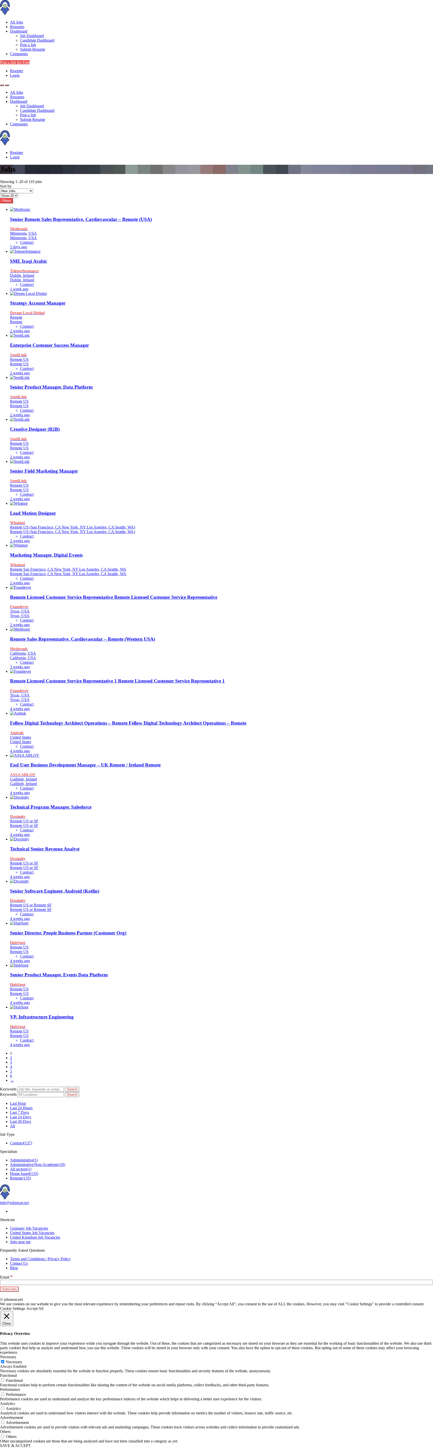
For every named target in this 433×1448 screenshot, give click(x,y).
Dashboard (18, 31)
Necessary (14, 1362)
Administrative (24, 1160)
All (12, 1126)
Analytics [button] (7, 1403)
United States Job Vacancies (32, 1233)
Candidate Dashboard (37, 40)
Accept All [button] (34, 1308)
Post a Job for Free (15, 62)
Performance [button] (10, 1389)
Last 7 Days (19, 1112)
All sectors (20, 1169)
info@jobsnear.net (14, 1203)
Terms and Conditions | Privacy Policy (40, 1259)
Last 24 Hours (21, 1108)
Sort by (6, 186)
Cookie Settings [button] (12, 1308)
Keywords (8, 1089)
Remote (20, 1178)
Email (6, 1277)
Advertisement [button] (11, 1417)
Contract (21, 1143)
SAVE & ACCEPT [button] (15, 1445)
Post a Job (28, 45)
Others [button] (5, 1431)
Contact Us (19, 1263)
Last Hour (18, 1103)
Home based (24, 1173)
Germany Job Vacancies (29, 1228)
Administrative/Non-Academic (37, 1164)
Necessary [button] (8, 1357)
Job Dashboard (32, 36)
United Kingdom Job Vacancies (35, 1237)
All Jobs (16, 22)
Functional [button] (8, 1375)
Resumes (17, 27)
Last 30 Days (20, 1121)
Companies (19, 54)
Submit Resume (32, 49)
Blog (14, 1268)
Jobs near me (20, 1242)
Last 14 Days (20, 1117)
